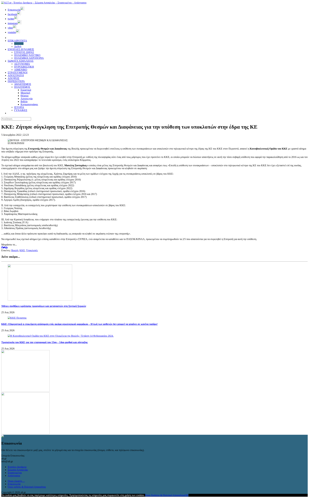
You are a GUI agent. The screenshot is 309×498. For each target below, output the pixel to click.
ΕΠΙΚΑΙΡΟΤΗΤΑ (17, 40)
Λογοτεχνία (27, 98)
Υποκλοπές (32, 250)
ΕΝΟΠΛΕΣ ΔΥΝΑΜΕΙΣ (21, 49)
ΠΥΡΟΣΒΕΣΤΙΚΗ (24, 66)
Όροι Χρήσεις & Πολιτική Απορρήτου (165, 495)
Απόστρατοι (14, 475)
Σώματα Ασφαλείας (18, 469)
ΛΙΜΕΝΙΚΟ (20, 69)
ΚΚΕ (22, 250)
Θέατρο (24, 95)
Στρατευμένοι (15, 472)
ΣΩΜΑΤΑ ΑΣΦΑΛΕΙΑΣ (20, 61)
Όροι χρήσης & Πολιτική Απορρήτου (27, 486)
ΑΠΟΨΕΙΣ (13, 78)
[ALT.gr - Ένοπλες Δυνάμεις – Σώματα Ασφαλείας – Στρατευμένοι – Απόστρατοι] (43, 2)
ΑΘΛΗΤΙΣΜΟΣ (22, 84)
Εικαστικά (26, 90)
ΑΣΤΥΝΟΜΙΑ (22, 63)
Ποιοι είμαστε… (16, 481)
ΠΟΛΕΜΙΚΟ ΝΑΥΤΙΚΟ (27, 55)
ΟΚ (186, 495)
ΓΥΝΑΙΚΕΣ (20, 110)
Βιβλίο (24, 101)
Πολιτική (18, 43)
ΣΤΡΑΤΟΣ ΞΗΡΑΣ (24, 52)
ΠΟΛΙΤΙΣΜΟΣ (22, 87)
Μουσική (25, 92)
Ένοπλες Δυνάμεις (17, 466)
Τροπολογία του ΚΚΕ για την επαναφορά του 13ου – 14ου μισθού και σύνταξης (44, 342)
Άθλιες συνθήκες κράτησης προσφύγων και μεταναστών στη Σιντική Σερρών (43, 306)
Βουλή (14, 250)
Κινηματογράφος (29, 104)
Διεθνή (17, 46)
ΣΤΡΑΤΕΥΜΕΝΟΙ (17, 72)
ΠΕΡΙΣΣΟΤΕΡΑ (16, 81)
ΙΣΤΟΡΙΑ (19, 107)
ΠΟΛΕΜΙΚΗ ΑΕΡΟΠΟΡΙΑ (29, 58)
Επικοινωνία (14, 484)
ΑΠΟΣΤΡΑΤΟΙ (16, 75)
